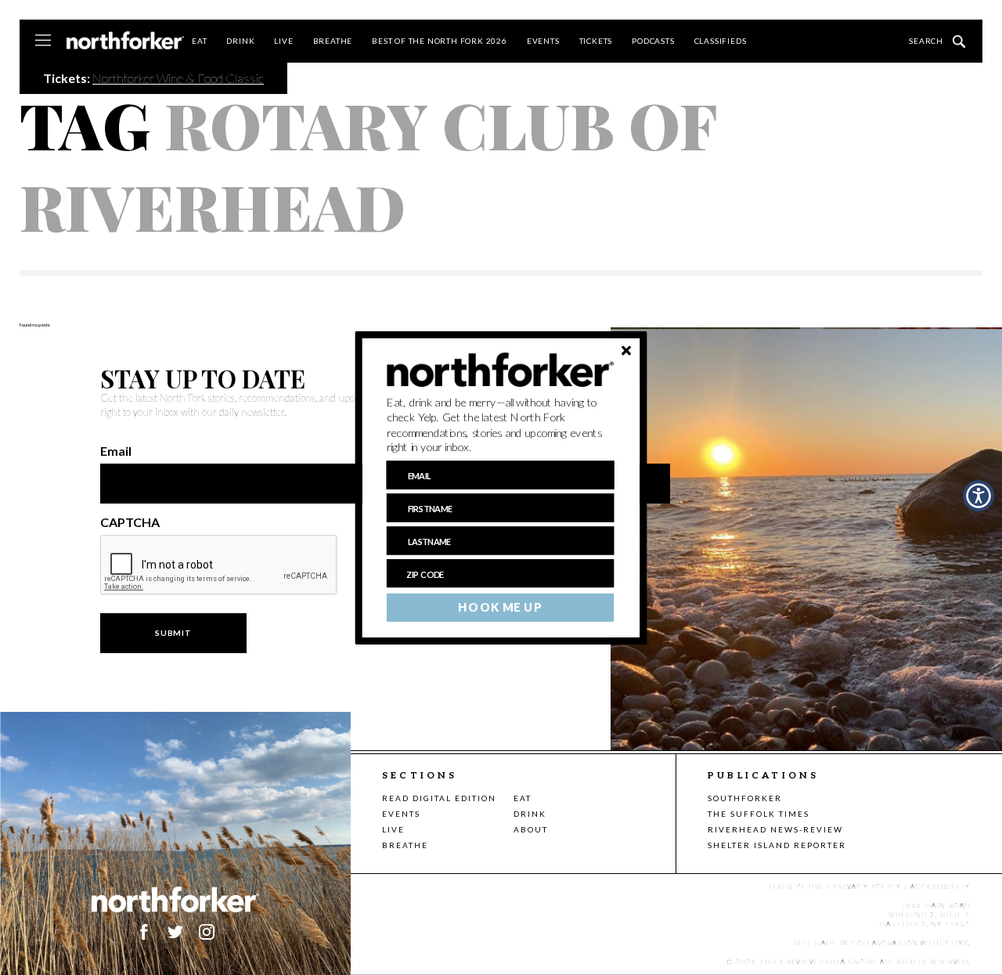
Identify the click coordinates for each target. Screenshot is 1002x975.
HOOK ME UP (500, 607)
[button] (501, 424)
